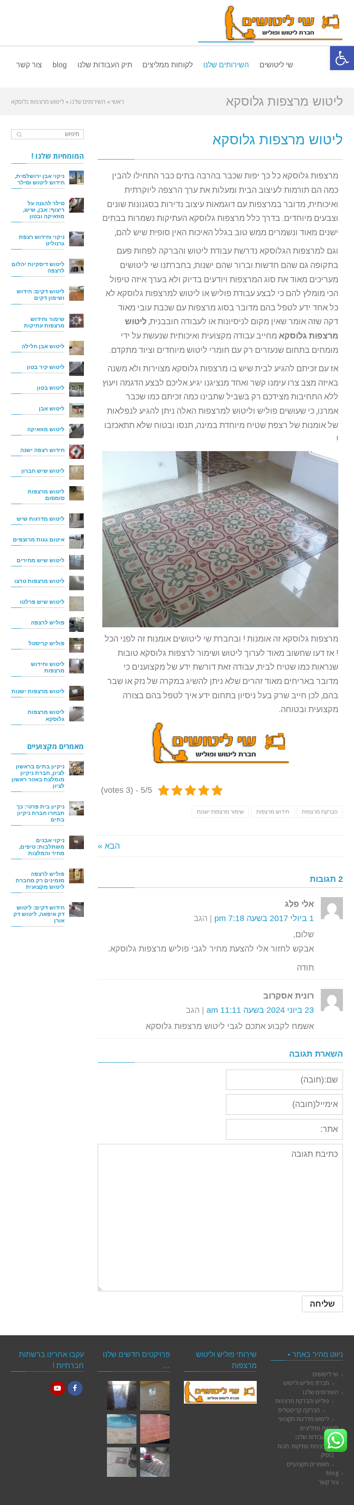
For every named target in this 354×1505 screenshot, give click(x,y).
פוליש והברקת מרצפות (302, 1401)
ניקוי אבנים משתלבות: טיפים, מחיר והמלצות (42, 846)
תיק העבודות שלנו (316, 1437)
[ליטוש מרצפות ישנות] (76, 693)
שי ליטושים (325, 1374)
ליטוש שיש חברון (43, 471)
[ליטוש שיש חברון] (76, 472)
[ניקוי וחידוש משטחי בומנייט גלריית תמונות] (155, 1429)
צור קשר (328, 1482)
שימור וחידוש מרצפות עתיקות (44, 322)
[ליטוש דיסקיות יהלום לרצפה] (76, 266)
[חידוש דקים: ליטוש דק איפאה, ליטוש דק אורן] (76, 909)
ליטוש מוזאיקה (46, 429)
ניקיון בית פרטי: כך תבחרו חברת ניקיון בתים (41, 812)
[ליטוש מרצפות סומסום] (76, 493)
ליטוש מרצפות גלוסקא (46, 715)
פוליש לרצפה (48, 622)
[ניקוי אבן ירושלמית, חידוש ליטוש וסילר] (76, 178)
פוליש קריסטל (47, 643)
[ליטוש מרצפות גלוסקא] (76, 714)
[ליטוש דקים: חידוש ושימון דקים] (76, 293)
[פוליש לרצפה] (76, 624)
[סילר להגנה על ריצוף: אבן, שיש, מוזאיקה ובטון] (76, 205)
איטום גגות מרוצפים (39, 539)
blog (332, 1473)
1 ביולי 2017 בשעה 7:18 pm (264, 918)
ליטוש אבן (52, 408)
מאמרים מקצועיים (308, 1464)
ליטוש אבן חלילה (43, 346)
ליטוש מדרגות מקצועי (303, 1419)
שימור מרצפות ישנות (220, 812)
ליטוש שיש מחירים (41, 560)
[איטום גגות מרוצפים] (76, 541)
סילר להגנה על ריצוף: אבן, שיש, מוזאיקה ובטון (44, 209)
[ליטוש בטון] (76, 389)
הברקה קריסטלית (299, 1410)
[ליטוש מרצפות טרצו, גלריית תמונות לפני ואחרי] (155, 1395)
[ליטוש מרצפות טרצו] (76, 583)
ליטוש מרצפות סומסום (46, 494)
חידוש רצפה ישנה (42, 450)
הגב (200, 918)
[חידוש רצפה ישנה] (76, 452)
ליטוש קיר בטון (46, 367)
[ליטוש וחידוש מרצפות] (76, 666)
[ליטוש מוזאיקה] (76, 431)
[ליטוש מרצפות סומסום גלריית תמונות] (121, 1462)
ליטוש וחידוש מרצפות (48, 667)
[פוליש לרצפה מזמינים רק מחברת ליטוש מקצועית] (76, 875)
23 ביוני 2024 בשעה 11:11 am (260, 1010)
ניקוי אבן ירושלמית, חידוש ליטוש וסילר (40, 179)
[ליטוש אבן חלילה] (76, 348)
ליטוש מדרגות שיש (41, 519)
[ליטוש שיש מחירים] (76, 562)
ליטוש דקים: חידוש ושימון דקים (41, 294)
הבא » (109, 846)
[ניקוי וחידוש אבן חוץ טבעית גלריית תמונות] (121, 1429)
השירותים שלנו (88, 101)
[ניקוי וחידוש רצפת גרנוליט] (76, 239)
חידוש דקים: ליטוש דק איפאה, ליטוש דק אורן (39, 913)
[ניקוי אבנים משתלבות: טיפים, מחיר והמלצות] (76, 842)
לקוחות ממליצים (319, 1428)
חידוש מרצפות (272, 812)
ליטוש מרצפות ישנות (38, 691)
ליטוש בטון (51, 388)
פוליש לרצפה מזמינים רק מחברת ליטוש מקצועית (40, 880)
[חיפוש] (19, 134)
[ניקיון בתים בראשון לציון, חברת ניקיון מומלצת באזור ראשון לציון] (76, 768)
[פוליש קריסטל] (76, 645)
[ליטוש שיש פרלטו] (76, 603)
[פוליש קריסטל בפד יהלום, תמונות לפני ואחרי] (121, 1395)
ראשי (118, 101)
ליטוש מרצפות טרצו (39, 581)
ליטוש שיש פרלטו (42, 602)
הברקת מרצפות (320, 812)
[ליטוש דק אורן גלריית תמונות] (155, 1462)
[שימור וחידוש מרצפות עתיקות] (76, 321)
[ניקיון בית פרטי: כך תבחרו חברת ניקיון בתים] (76, 808)
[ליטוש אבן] (76, 410)
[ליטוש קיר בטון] (76, 369)
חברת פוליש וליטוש (306, 1383)
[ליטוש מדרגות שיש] (76, 520)
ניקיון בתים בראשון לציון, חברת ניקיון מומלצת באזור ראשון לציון (38, 776)
